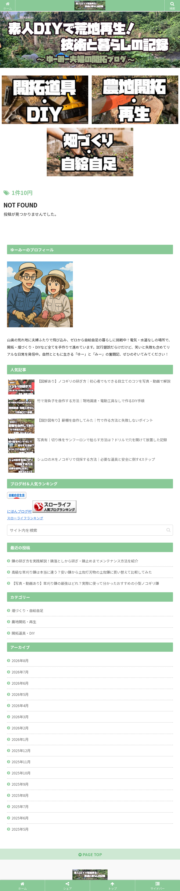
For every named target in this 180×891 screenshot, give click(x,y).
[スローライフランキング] (54, 511)
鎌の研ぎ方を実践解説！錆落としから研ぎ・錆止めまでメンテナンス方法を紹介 (75, 560)
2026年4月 (20, 705)
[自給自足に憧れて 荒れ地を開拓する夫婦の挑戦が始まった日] (110, 675)
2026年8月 (20, 660)
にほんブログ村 (19, 511)
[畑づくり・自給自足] (90, 152)
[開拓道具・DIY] (45, 100)
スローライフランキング (25, 518)
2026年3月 (20, 716)
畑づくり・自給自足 (27, 610)
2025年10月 (21, 773)
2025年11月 (21, 761)
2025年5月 (20, 829)
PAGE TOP (92, 854)
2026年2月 (20, 728)
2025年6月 (20, 818)
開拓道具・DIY (23, 633)
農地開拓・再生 (24, 621)
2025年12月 (21, 750)
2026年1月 (20, 739)
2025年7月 (20, 806)
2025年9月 (20, 784)
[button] (168, 530)
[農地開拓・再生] (135, 100)
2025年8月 (20, 795)
